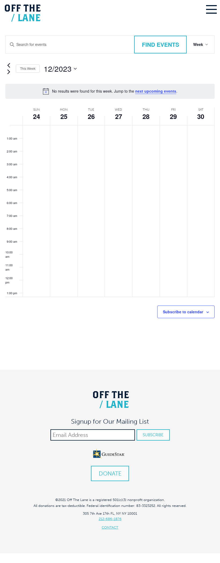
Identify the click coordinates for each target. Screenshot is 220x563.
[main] (110, 190)
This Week (27, 68)
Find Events (160, 44)
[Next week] (8, 72)
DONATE (110, 473)
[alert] (110, 91)
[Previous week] (8, 65)
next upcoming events (155, 91)
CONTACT (110, 527)
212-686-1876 (110, 519)
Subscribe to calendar (183, 311)
